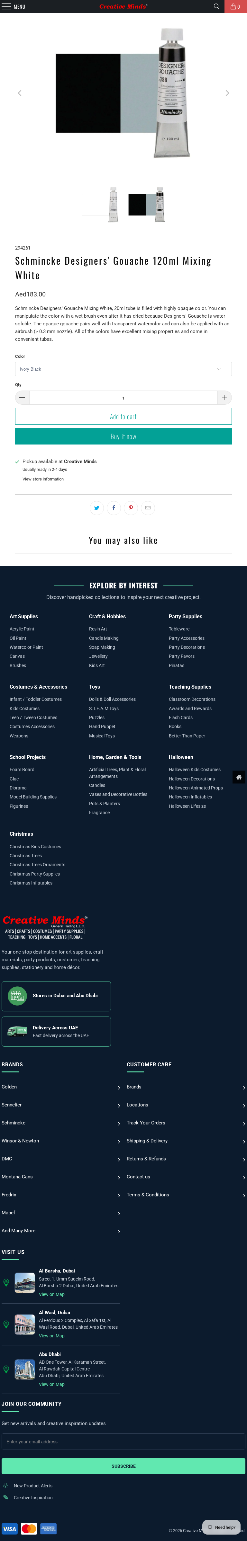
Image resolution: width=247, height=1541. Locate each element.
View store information (43, 479)
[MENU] (3, 6)
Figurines (19, 806)
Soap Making (102, 647)
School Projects (28, 757)
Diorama (18, 787)
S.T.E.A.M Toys (104, 708)
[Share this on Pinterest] (131, 508)
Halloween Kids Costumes (195, 769)
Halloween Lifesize (187, 806)
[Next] (227, 93)
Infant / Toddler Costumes (36, 699)
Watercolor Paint (26, 647)
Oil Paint (18, 638)
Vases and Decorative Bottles (118, 794)
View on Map (52, 1294)
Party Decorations (187, 647)
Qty (18, 384)
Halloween (181, 757)
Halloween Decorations (192, 778)
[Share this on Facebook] (114, 508)
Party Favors (182, 656)
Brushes (18, 665)
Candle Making (104, 638)
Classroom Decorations (192, 699)
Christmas (21, 834)
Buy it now (123, 436)
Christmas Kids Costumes (35, 846)
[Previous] (20, 93)
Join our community (31, 1404)
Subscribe (124, 1466)
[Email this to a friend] (148, 508)
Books (175, 726)
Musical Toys (102, 735)
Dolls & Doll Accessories (112, 699)
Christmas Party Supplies (35, 873)
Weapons (19, 735)
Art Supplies (24, 616)
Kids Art (97, 665)
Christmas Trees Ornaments (37, 864)
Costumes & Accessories (38, 687)
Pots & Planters (104, 803)
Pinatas (176, 665)
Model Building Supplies (33, 796)
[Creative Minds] (123, 6)
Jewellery (98, 656)
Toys (94, 687)
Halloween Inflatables (190, 796)
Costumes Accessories (32, 726)
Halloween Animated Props (196, 787)
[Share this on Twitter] (97, 508)
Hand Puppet (102, 726)
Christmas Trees (26, 855)
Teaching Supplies (190, 687)
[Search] (217, 6)
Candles (97, 785)
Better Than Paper (187, 735)
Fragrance (99, 812)
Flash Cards (181, 717)
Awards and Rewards (190, 708)
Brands (12, 1064)
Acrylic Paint (22, 628)
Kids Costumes (25, 708)
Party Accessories (187, 638)
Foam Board (22, 769)
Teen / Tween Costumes (33, 717)
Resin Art (98, 628)
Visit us (13, 1252)
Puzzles (97, 717)
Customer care (149, 1064)
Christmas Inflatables (31, 882)
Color (20, 356)
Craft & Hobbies (107, 616)
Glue (14, 778)
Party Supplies (185, 616)
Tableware (179, 628)
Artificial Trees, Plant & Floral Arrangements (117, 773)
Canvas (17, 656)
